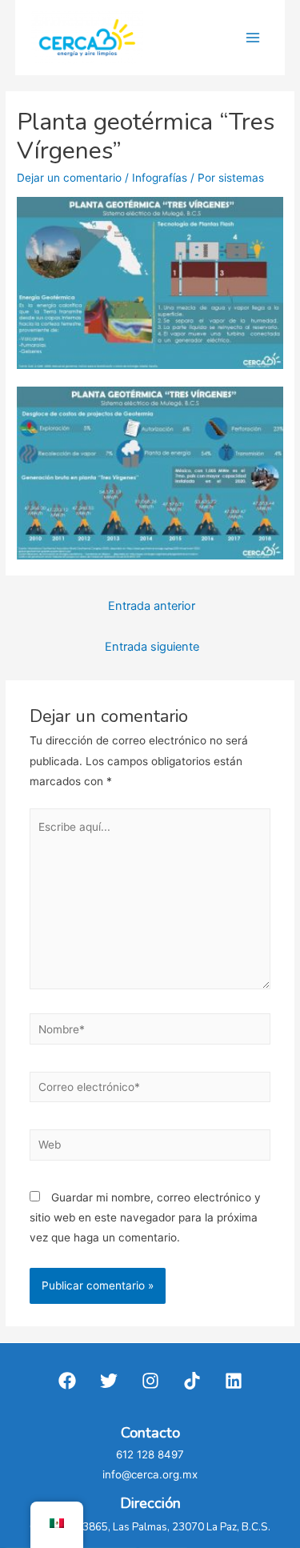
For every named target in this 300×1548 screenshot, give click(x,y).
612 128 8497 (150, 1454)
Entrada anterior (151, 606)
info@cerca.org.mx (150, 1474)
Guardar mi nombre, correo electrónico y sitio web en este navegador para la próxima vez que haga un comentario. (145, 1218)
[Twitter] (109, 1381)
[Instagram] (150, 1381)
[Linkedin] (233, 1381)
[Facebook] (67, 1381)
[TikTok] (192, 1381)
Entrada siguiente (152, 647)
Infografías (159, 177)
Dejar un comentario (69, 177)
